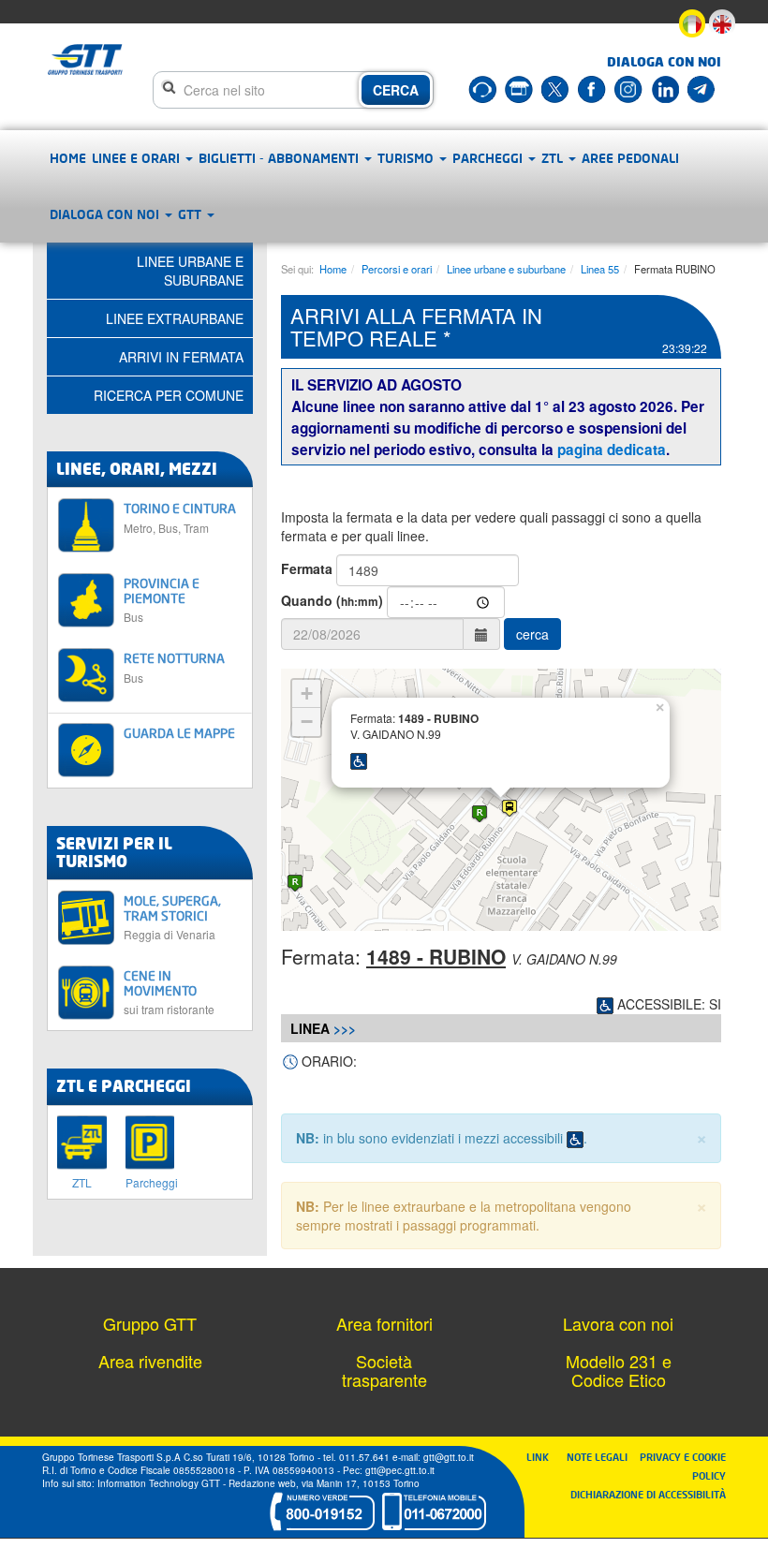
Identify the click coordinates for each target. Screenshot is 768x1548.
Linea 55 (600, 268)
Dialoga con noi (106, 214)
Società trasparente (384, 1370)
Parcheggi (489, 158)
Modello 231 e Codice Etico (619, 1370)
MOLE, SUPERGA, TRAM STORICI (172, 916)
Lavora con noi (618, 1323)
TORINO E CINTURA (180, 517)
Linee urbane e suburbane (506, 268)
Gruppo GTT (150, 1323)
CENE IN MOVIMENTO (169, 991)
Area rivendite (150, 1361)
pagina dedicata (611, 449)
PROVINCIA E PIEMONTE (161, 599)
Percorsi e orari (397, 268)
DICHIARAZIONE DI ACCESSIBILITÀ (648, 1494)
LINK (543, 1457)
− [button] (307, 721)
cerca (532, 634)
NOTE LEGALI (601, 1457)
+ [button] (307, 693)
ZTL (554, 158)
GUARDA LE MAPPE (179, 733)
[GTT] (86, 59)
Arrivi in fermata (181, 356)
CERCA (396, 90)
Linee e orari (138, 158)
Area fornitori (384, 1323)
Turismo (407, 158)
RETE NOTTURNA (174, 667)
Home (68, 158)
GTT (191, 214)
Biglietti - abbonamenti (280, 158)
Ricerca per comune (169, 395)
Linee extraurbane (175, 318)
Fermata (306, 568)
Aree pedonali (630, 158)
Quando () (332, 600)
